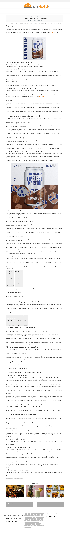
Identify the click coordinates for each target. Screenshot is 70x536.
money (37, 520)
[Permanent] (15, 496)
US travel (38, 525)
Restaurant (21, 478)
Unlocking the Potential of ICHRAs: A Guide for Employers (13, 515)
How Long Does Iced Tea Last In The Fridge (55, 497)
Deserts (37, 515)
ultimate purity (41, 96)
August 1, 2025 (15, 498)
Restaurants (36, 16)
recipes (17, 478)
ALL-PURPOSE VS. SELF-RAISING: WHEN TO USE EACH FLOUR (13, 513)
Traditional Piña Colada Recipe (35, 497)
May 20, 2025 (29, 20)
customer (11, 478)
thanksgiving (27, 525)
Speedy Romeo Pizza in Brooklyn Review (15, 497)
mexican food (33, 520)
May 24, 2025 (55, 498)
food (14, 478)
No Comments (39, 20)
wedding (26, 527)
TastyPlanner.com (48, 513)
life (25, 520)
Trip (35, 525)
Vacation (42, 525)
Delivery (33, 515)
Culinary (26, 515)
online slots (40, 520)
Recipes (31, 16)
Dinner (42, 515)
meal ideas (28, 520)
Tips (30, 525)
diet (39, 515)
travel (33, 525)
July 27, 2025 (35, 498)
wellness (29, 527)
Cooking (8, 478)
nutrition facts (53, 32)
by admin (34, 20)
